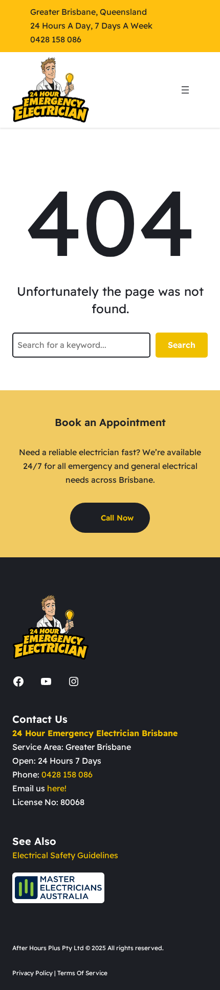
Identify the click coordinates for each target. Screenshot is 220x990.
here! (57, 788)
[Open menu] (185, 90)
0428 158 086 (67, 774)
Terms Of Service (82, 973)
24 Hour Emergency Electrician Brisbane (95, 733)
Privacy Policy (32, 973)
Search (181, 345)
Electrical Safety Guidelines (65, 855)
